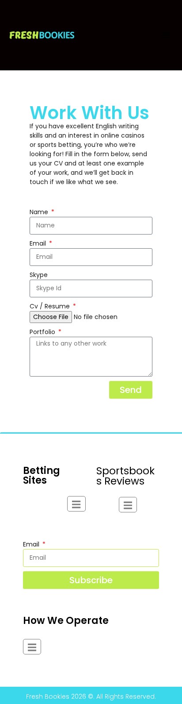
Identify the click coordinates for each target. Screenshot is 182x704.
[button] (165, 35)
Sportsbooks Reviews (125, 476)
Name (40, 212)
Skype (39, 274)
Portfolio (43, 331)
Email (39, 243)
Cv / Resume (51, 306)
